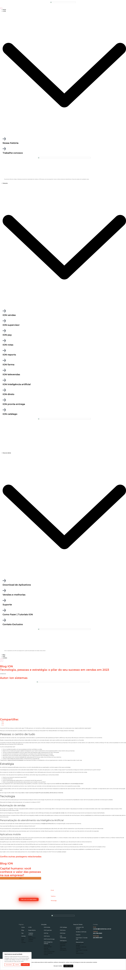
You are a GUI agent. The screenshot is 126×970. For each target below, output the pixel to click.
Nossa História (32, 930)
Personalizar (9, 964)
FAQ (4, 656)
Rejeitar (17, 964)
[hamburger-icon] (1, 8)
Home (4, 9)
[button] (20, 878)
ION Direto (63, 930)
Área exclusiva (79, 942)
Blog (4, 654)
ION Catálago (63, 927)
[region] (17, 959)
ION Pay (46, 933)
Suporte (78, 934)
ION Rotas (62, 933)
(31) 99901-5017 (55, 902)
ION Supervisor (48, 930)
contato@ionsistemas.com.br (60, 892)
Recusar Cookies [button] (58, 966)
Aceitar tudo (25, 964)
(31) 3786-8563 (55, 898)
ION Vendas (47, 927)
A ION (29, 927)
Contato (5, 658)
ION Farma (47, 936)
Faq (22, 933)
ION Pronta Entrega (49, 939)
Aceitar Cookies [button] (68, 966)
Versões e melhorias (81, 931)
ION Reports (63, 940)
